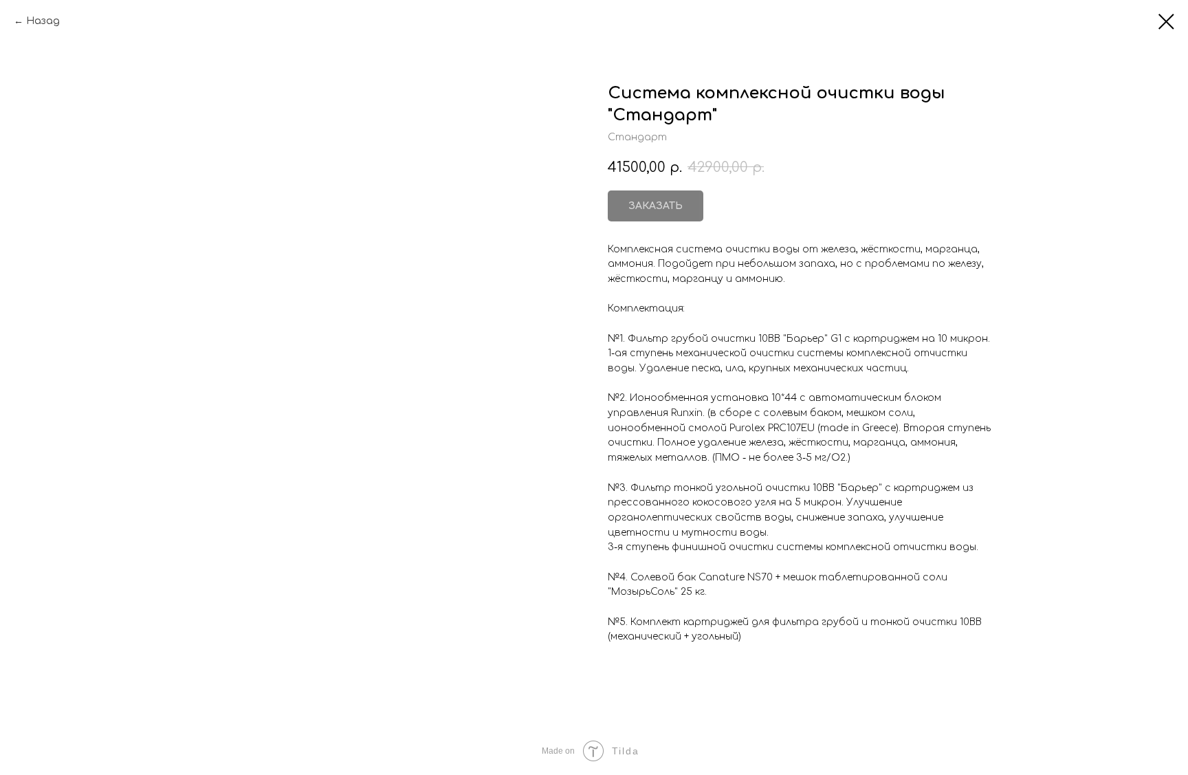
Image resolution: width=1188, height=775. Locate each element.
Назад (43, 21)
